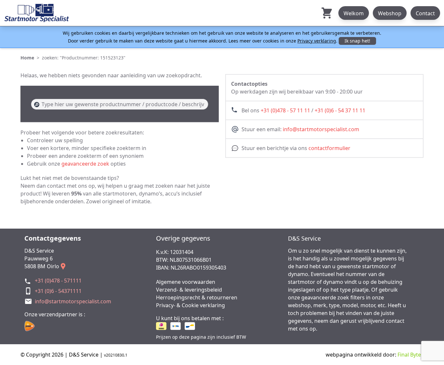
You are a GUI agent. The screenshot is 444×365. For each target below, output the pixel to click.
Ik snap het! (357, 41)
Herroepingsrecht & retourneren (196, 297)
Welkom (354, 13)
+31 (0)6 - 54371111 (58, 291)
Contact (425, 13)
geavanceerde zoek (85, 163)
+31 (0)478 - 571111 (58, 280)
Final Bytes (411, 354)
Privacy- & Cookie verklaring (190, 305)
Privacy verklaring (316, 41)
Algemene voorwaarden (185, 281)
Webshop (389, 13)
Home (27, 58)
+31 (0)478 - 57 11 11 (285, 110)
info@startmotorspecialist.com (321, 129)
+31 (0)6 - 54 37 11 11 (340, 110)
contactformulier (329, 148)
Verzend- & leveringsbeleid (189, 289)
